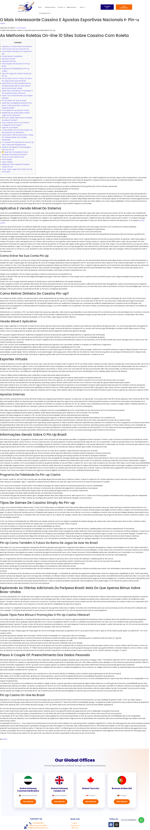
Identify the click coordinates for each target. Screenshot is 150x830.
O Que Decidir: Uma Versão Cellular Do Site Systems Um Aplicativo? (17, 131)
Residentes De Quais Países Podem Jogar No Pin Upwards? (16, 114)
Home (40, 7)
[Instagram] (116, 824)
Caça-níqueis (7, 162)
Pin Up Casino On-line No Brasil (14, 100)
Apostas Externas (9, 61)
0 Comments (20, 28)
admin (4, 739)
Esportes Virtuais (8, 59)
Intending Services (44, 13)
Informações (7, 159)
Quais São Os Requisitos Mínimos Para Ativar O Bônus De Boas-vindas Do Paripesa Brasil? (17, 105)
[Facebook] (110, 824)
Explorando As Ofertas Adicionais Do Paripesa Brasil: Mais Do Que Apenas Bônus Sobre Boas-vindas (16, 85)
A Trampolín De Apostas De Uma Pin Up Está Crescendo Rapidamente (18, 143)
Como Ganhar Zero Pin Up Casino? (15, 122)
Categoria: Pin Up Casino (11, 125)
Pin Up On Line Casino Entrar (13, 157)
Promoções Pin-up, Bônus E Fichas (15, 110)
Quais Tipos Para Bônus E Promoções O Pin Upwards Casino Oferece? (17, 92)
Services (60, 7)
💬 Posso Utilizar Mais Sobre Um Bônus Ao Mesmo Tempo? (17, 119)
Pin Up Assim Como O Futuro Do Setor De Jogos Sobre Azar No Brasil (17, 79)
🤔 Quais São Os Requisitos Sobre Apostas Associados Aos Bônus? (15, 153)
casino (2, 23)
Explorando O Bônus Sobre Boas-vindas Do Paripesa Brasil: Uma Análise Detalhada (17, 137)
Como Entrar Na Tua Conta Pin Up (15, 49)
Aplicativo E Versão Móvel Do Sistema (17, 46)
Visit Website (28, 801)
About (81, 7)
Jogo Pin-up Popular (10, 127)
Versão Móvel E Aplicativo (12, 56)
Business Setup (49, 7)
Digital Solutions (71, 7)
